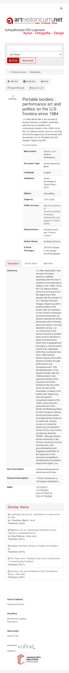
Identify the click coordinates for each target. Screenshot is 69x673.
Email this (30, 81)
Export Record (17, 87)
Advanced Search (15, 604)
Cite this (14, 81)
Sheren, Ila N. (50, 151)
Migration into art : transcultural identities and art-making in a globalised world (32, 531)
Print (46, 81)
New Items (12, 621)
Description (13, 263)
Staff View (48, 263)
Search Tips (13, 635)
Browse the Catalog (16, 618)
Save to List (37, 87)
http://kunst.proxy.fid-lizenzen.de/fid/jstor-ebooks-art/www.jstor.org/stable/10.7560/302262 (52, 214)
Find (14, 60)
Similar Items (31, 263)
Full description (29, 144)
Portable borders (18, 71)
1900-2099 (49, 199)
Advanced (27, 60)
